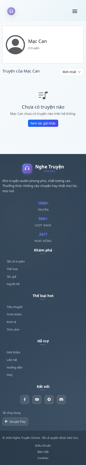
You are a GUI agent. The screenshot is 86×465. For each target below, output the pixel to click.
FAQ (10, 375)
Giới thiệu (13, 352)
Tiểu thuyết (14, 307)
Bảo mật (43, 452)
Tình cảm (13, 329)
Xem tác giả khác (43, 123)
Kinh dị (11, 322)
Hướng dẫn (14, 367)
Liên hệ (12, 360)
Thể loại (12, 269)
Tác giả (11, 276)
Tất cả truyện (16, 261)
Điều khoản (43, 445)
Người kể (13, 284)
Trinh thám (14, 314)
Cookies (43, 458)
